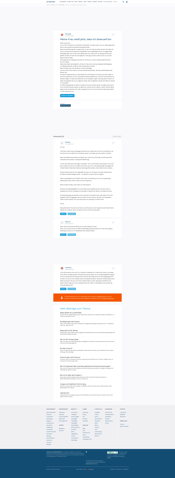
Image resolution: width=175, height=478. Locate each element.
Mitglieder (122, 414)
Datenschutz (119, 469)
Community (123, 412)
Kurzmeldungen (108, 1)
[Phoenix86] (62, 34)
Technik (97, 427)
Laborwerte (49, 433)
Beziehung (85, 412)
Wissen (107, 423)
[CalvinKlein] (62, 268)
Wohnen (97, 436)
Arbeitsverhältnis (109, 414)
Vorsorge (48, 442)
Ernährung (70, 1)
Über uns (123, 421)
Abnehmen (62, 412)
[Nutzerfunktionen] (127, 1)
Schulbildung (86, 437)
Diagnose (48, 421)
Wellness (48, 444)
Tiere (96, 429)
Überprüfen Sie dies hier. (91, 463)
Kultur (96, 423)
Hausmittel (49, 425)
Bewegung (61, 428)
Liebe (84, 1)
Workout (61, 430)
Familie (89, 1)
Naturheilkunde (50, 438)
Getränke (61, 414)
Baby (84, 428)
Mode (72, 431)
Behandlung (49, 419)
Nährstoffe (62, 419)
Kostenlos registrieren (108, 298)
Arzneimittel (49, 416)
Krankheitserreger (51, 431)
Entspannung (49, 423)
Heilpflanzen (49, 427)
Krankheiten (49, 429)
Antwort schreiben (67, 95)
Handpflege (74, 421)
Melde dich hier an (102, 296)
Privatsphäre (126, 469)
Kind (84, 430)
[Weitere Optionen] (113, 34)
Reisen (96, 425)
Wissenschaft (98, 433)
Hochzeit (85, 419)
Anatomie (48, 414)
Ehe (84, 416)
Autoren (122, 424)
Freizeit (96, 414)
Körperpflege (74, 425)
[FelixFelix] (62, 143)
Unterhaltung (98, 431)
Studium (107, 419)
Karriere (100, 1)
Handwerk (97, 421)
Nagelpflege (74, 433)
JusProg (109, 457)
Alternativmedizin (51, 412)
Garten (96, 416)
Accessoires (74, 412)
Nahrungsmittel (63, 421)
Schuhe (73, 436)
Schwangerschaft (87, 439)
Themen (53, 5)
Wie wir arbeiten (124, 426)
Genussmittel (98, 419)
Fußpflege (73, 414)
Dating (84, 414)
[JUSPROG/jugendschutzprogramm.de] (112, 452)
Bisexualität (61, 5)
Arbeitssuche (108, 412)
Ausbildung (108, 416)
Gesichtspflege (75, 416)
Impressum (112, 469)
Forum (115, 1)
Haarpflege (74, 419)
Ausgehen (97, 412)
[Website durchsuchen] (123, 1)
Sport (75, 1)
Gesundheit (63, 1)
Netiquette (123, 416)
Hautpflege (74, 423)
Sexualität (85, 421)
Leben (84, 435)
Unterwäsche (74, 438)
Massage (48, 436)
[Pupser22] (62, 222)
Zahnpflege (74, 440)
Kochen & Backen (63, 416)
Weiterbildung (109, 421)
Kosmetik (73, 429)
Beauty (80, 1)
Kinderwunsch (86, 432)
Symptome (49, 440)
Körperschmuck (75, 427)
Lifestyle (94, 1)
